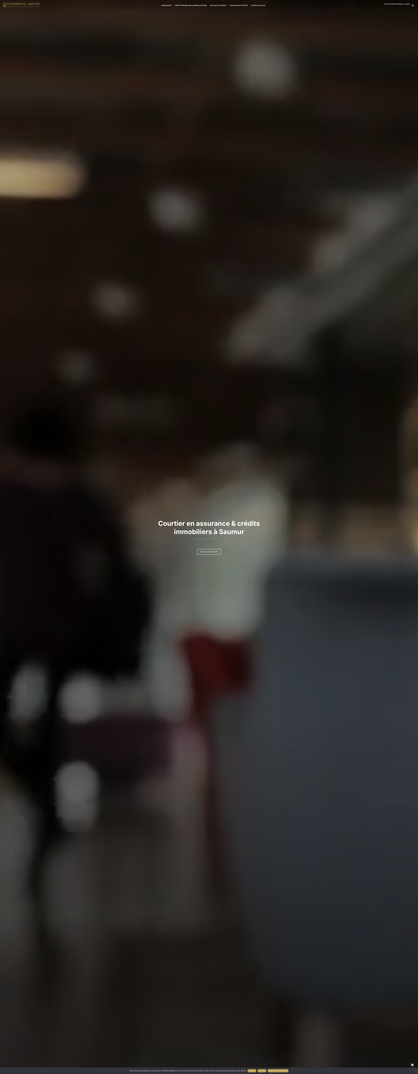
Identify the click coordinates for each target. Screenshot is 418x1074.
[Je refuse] (415, 1071)
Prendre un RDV (403, 4)
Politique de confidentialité (278, 1070)
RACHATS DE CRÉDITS (218, 5)
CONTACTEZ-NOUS (258, 5)
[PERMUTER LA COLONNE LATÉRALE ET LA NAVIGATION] (413, 5)
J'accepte (252, 1070)
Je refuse (262, 1070)
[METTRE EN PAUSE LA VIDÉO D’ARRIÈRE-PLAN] (412, 1065)
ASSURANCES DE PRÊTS (239, 5)
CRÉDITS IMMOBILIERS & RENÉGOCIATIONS (191, 5)
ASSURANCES (166, 5)
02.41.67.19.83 (390, 4)
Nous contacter (209, 552)
